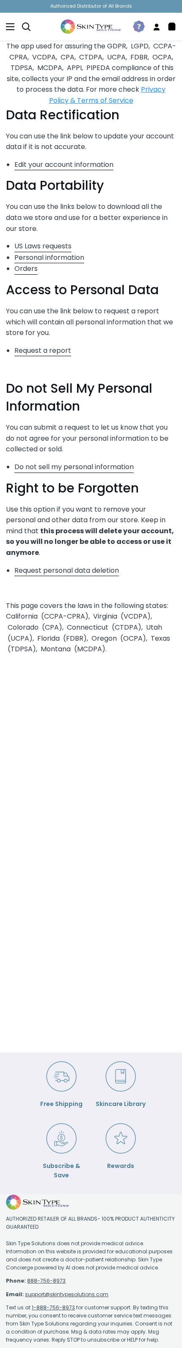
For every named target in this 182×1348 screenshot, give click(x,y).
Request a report (42, 350)
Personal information (49, 257)
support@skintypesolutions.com (66, 1294)
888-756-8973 (46, 1280)
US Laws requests (43, 246)
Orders (26, 268)
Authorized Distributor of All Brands (91, 6)
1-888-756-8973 (53, 1307)
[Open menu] (7, 26)
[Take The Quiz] (135, 27)
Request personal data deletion (66, 570)
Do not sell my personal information (74, 467)
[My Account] (153, 27)
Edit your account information (63, 164)
